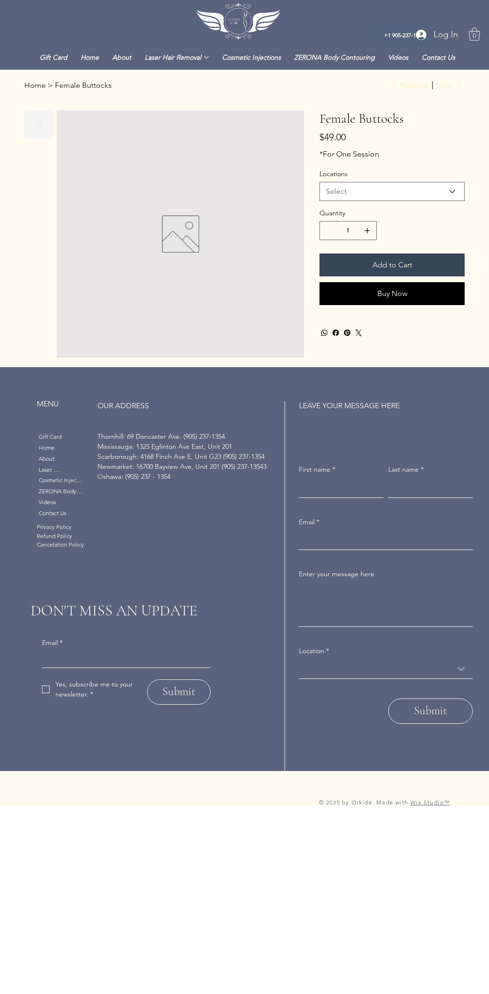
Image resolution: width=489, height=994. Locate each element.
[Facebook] (335, 333)
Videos (47, 502)
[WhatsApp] (324, 333)
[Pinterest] (347, 333)
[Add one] (367, 230)
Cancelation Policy (60, 544)
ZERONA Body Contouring (61, 491)
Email (52, 642)
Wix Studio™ (430, 802)
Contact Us (52, 513)
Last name (406, 469)
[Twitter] (358, 333)
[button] (474, 34)
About (46, 458)
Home (46, 447)
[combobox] (385, 669)
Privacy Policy (54, 526)
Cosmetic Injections (61, 480)
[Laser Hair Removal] (72, 470)
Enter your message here (336, 574)
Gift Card (50, 436)
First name (317, 469)
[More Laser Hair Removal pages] (206, 57)
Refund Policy (54, 535)
